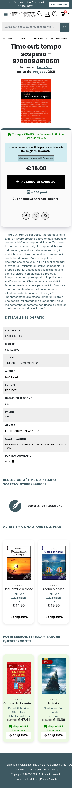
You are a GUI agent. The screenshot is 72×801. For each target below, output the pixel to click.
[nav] (5, 684)
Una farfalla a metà (18, 589)
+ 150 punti (39, 192)
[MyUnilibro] (47, 14)
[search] (64, 27)
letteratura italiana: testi (23, 431)
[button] (64, 14)
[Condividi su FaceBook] (26, 216)
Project (10, 390)
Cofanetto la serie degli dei (23, 703)
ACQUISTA (20, 617)
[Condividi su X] (35, 216)
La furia (53, 703)
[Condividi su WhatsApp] (45, 216)
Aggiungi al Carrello (38, 182)
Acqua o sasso (53, 589)
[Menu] (6, 15)
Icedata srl (32, 779)
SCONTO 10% (59, 4)
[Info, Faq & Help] (54, 14)
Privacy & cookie (49, 779)
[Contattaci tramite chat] (39, 14)
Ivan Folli (44, 67)
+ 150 (8, 461)
